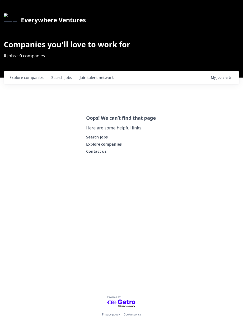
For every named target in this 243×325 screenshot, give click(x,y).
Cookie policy (132, 314)
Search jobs (97, 137)
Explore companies (104, 144)
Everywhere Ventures (53, 20)
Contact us (96, 151)
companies (26, 77)
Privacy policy (111, 314)
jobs (61, 77)
